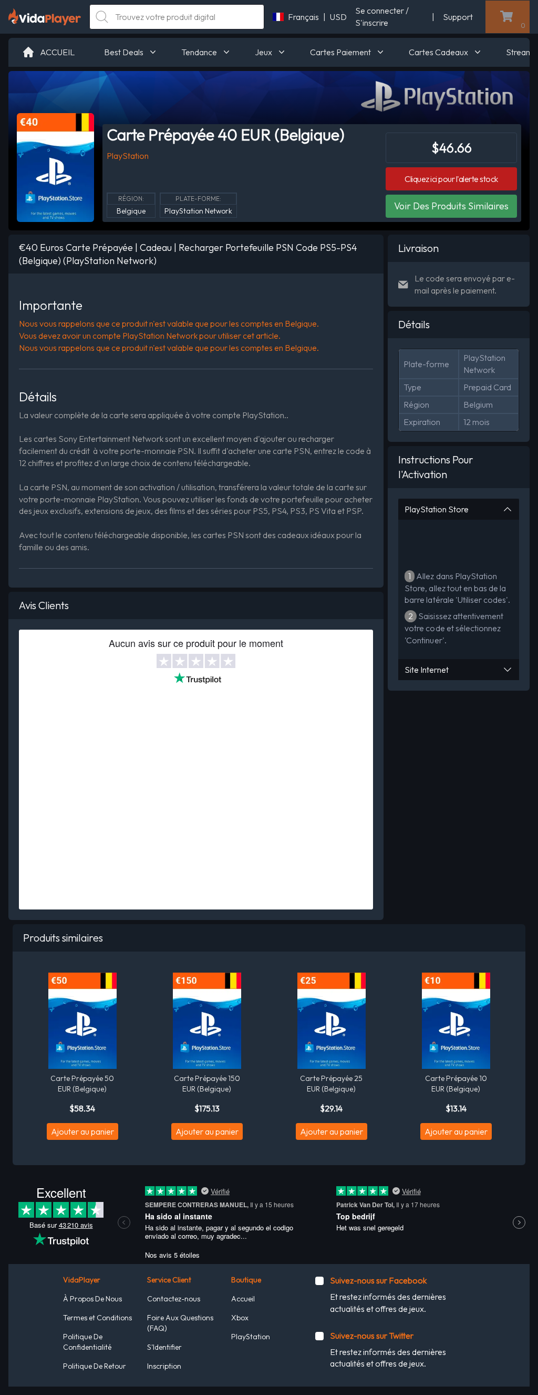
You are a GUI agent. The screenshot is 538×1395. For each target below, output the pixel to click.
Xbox (240, 1317)
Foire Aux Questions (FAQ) (180, 1323)
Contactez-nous (173, 1298)
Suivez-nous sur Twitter (371, 1335)
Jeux (263, 52)
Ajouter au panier (82, 1131)
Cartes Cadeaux (438, 52)
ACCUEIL (57, 52)
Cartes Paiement (340, 52)
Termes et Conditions (97, 1317)
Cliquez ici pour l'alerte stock (451, 179)
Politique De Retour (94, 1366)
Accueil (243, 1298)
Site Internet (427, 669)
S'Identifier (164, 1347)
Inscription (164, 1366)
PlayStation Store (437, 509)
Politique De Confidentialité (87, 1342)
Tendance (199, 52)
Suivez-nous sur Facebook (378, 1280)
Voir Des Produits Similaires (451, 206)
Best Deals (123, 52)
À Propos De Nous (92, 1298)
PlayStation (250, 1336)
